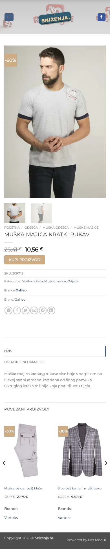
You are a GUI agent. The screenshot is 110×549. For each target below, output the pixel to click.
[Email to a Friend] (34, 310)
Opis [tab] (8, 351)
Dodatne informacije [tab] (24, 362)
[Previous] (13, 121)
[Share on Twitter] (26, 310)
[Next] (97, 121)
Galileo (21, 290)
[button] (9, 17)
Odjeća (31, 228)
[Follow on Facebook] (101, 17)
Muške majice (86, 228)
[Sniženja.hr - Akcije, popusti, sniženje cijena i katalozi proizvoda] (55, 17)
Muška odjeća (56, 228)
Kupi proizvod (25, 259)
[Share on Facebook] (17, 310)
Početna (12, 228)
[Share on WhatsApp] (8, 310)
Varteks (11, 517)
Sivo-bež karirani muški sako (80, 488)
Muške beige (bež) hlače (23, 488)
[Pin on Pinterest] (43, 310)
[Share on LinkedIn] (51, 310)
